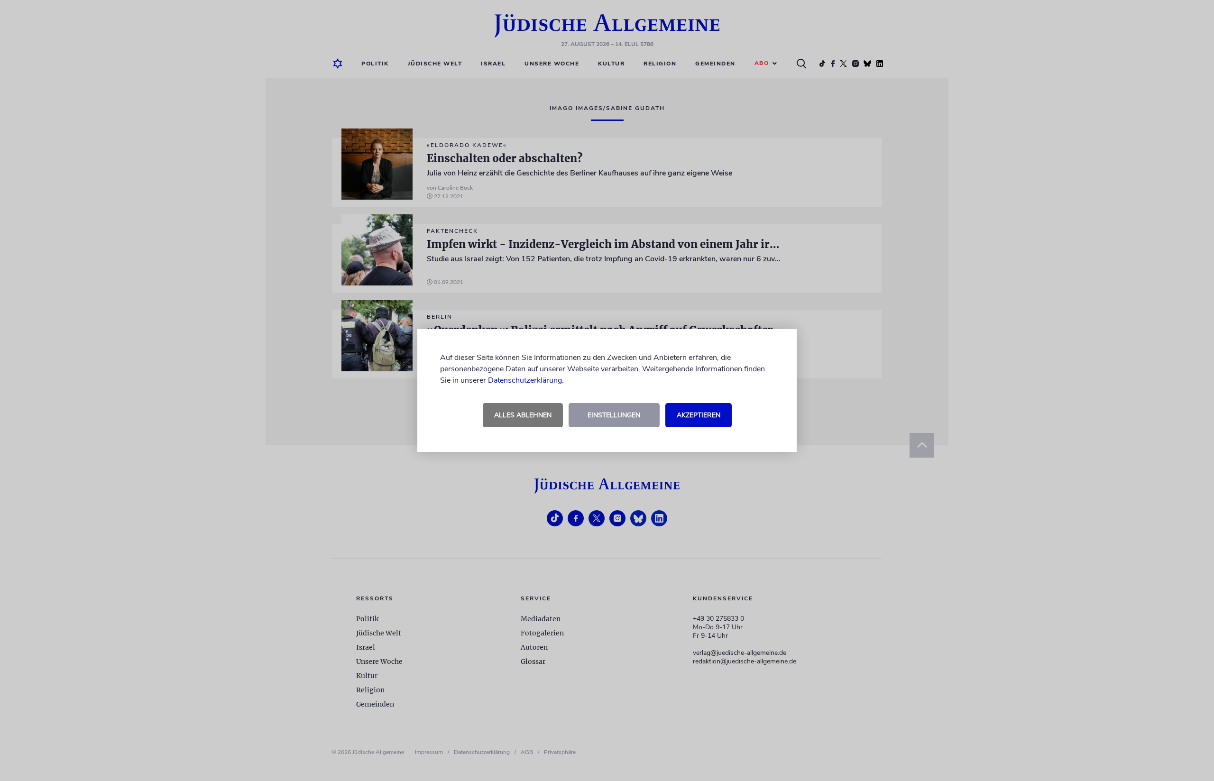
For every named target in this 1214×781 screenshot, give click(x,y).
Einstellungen (614, 415)
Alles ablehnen (523, 415)
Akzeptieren (698, 415)
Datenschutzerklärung (525, 380)
